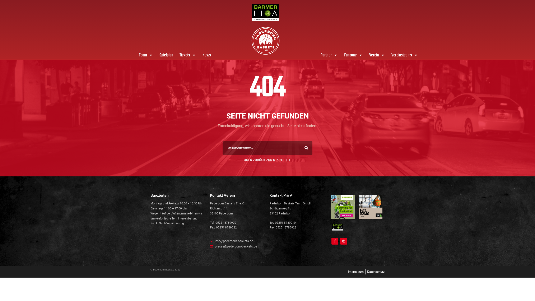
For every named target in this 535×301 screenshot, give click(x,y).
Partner (326, 55)
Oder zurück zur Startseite (267, 160)
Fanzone (350, 55)
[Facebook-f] (334, 241)
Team (143, 55)
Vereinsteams (401, 55)
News (207, 55)
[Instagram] (343, 241)
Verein (374, 55)
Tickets (185, 55)
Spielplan (166, 55)
